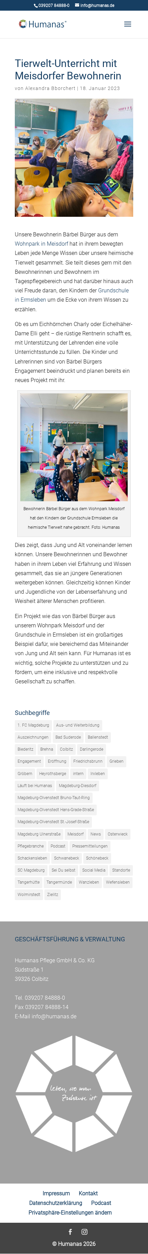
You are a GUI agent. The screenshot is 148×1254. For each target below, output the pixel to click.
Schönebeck (97, 858)
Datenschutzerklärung (55, 1203)
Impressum (56, 1193)
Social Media (93, 870)
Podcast (58, 846)
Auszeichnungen (33, 737)
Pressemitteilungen (90, 846)
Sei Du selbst (63, 870)
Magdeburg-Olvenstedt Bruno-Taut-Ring (54, 797)
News (96, 834)
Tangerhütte (29, 882)
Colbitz (66, 749)
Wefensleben (118, 882)
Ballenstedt (98, 737)
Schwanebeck (66, 858)
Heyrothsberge (52, 773)
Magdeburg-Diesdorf (77, 785)
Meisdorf (75, 834)
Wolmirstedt (29, 894)
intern (78, 773)
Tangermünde (59, 882)
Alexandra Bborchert (50, 88)
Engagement (29, 761)
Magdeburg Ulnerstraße (39, 834)
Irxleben (98, 773)
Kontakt (88, 1193)
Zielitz (52, 894)
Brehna (46, 749)
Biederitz (25, 749)
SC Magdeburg (31, 870)
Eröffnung (57, 761)
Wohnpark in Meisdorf (41, 243)
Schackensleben (32, 858)
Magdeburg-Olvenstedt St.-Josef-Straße (53, 821)
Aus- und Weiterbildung (77, 725)
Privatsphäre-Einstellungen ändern (70, 1212)
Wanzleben (89, 882)
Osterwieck (118, 834)
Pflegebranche (31, 846)
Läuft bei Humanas (35, 785)
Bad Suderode (68, 737)
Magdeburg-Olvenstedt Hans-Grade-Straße (56, 809)
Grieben (116, 761)
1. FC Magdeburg (33, 725)
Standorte (121, 870)
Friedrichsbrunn (88, 761)
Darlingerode (91, 749)
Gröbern (25, 773)
